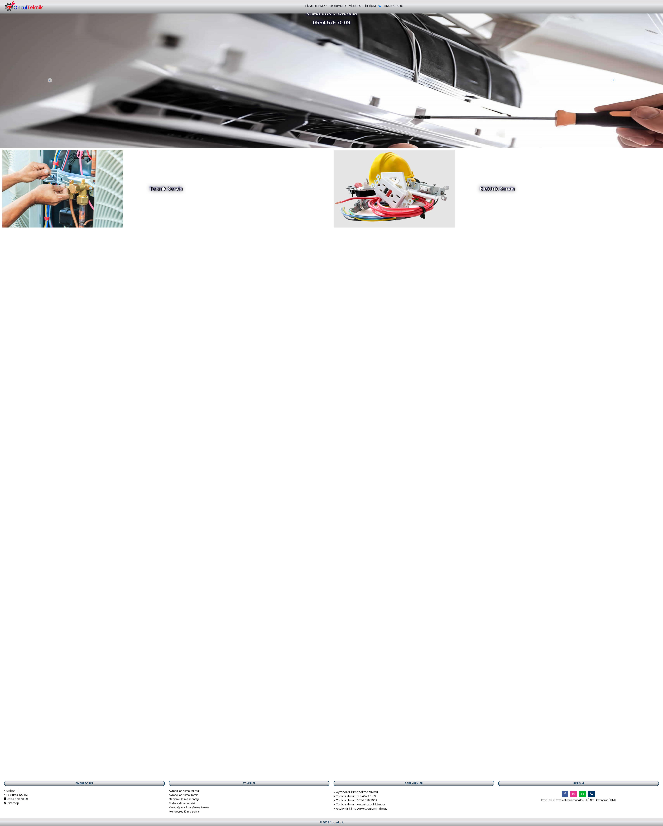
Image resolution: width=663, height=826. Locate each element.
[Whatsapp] (582, 794)
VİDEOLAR (355, 6)
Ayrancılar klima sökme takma (357, 792)
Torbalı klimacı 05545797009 (356, 796)
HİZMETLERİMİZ (315, 6)
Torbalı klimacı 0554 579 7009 (356, 800)
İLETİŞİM (370, 6)
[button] (565, 794)
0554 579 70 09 (392, 6)
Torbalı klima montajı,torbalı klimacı (360, 804)
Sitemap (12, 803)
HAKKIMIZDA (338, 6)
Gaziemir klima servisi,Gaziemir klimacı (362, 809)
